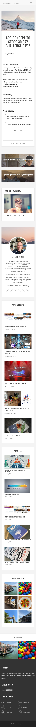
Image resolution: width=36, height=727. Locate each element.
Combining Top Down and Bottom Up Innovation (15, 471)
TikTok (25, 707)
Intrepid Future (25, 277)
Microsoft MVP (13, 266)
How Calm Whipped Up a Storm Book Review (17, 539)
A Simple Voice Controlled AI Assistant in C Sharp (17, 352)
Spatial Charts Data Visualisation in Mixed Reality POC (16, 409)
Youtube (9, 712)
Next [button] (34, 207)
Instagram (26, 712)
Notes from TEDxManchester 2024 (15, 384)
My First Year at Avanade (12, 435)
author (24, 264)
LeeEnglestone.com (11, 3)
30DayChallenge (18, 34)
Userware (9, 277)
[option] (18, 205)
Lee (14, 143)
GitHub (9, 707)
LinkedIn (26, 702)
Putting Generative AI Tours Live (15, 326)
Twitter (9, 702)
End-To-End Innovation (11, 494)
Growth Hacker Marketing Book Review (16, 562)
